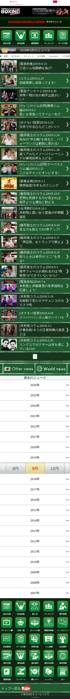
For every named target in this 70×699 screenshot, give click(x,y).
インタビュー (63, 630)
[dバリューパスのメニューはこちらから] (59, 2)
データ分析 (63, 43)
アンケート (21, 679)
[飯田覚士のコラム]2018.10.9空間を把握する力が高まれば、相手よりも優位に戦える (41, 198)
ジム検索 (49, 647)
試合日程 (7, 43)
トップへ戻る (11, 688)
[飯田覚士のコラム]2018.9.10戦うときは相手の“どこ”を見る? (39, 256)
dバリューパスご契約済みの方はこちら (16, 4)
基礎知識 (7, 679)
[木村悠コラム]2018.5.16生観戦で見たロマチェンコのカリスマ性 (41, 301)
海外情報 (63, 663)
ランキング (49, 43)
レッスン (49, 679)
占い (63, 679)
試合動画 (7, 647)
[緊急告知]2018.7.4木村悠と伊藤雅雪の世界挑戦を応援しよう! (41, 286)
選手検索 (63, 614)
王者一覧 (21, 630)
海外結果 (21, 663)
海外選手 (35, 663)
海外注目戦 (49, 663)
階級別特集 (49, 630)
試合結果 (21, 43)
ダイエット (28, 56)
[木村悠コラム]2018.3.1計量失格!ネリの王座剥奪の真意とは (42, 330)
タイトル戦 (35, 630)
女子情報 (41, 56)
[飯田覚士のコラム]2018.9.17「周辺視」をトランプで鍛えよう (41, 242)
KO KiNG (16, 56)
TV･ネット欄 (7, 630)
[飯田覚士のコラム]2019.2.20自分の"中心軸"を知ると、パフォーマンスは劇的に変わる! (41, 139)
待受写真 (35, 647)
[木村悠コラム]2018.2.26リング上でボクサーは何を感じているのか (41, 344)
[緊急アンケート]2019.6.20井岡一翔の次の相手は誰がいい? (40, 95)
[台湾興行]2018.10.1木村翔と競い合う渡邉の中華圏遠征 (41, 213)
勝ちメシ (35, 679)
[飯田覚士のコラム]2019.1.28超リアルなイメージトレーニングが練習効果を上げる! (41, 154)
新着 (6, 56)
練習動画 (35, 43)
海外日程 (7, 663)
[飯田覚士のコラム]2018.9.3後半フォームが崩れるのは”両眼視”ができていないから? (40, 271)
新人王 (35, 614)
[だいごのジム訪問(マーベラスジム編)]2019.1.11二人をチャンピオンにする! (41, 168)
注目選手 (63, 647)
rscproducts (53, 56)
